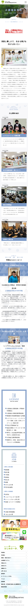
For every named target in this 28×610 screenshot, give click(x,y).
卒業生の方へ (4, 563)
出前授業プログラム (5, 560)
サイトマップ (21, 591)
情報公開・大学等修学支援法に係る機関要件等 (11, 584)
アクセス (3, 578)
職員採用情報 (4, 586)
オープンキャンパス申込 (6, 576)
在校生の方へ (4, 565)
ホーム (5, 591)
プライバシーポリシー (12, 591)
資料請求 (3, 573)
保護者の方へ (4, 568)
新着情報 (3, 581)
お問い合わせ (4, 571)
